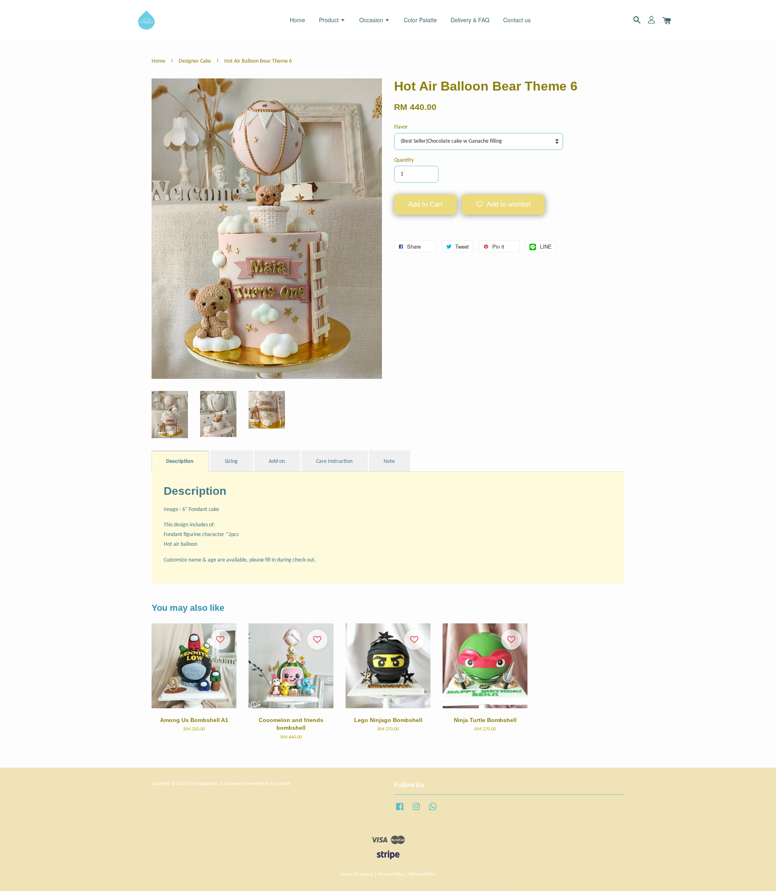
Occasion (372, 20)
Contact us (517, 20)
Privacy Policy (391, 874)
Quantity (404, 160)
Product (329, 20)
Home (297, 20)
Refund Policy (422, 874)
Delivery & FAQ (470, 20)
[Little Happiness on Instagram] (416, 811)
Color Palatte (420, 20)
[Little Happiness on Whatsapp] (433, 811)
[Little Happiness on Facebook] (399, 811)
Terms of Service (356, 874)
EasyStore (280, 783)
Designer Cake (195, 61)
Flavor (401, 127)
